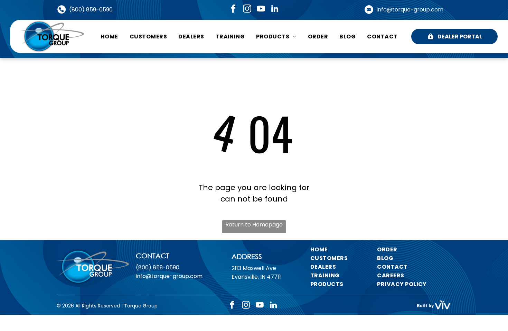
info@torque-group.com (410, 10)
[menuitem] (109, 36)
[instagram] (247, 9)
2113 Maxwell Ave (254, 268)
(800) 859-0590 (91, 10)
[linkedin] (275, 9)
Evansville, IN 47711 (256, 277)
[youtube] (261, 9)
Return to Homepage (254, 225)
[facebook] (233, 9)
